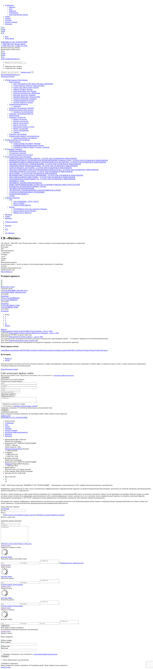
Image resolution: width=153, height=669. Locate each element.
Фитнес (7, 358)
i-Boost (3, 350)
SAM (27, 350)
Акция (63, 350)
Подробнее (5, 296)
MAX (20, 449)
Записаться (5, 625)
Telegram (15, 449)
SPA (6, 360)
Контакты (8, 218)
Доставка (8, 20)
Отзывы (8, 18)
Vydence (86, 350)
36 (9, 360)
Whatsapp (8, 449)
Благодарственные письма (18, 14)
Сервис (7, 216)
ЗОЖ (16, 350)
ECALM (31, 350)
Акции (7, 16)
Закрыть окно (25, 72)
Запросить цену (78, 563)
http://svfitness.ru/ (6, 272)
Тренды (37, 350)
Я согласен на (20, 406)
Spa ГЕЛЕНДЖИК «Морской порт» (13, 292)
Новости (12, 7)
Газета (48, 350)
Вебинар (43, 350)
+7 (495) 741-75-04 (20, 46)
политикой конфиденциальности (63, 375)
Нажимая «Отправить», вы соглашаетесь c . (30, 654)
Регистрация (9, 38)
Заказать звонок (20, 44)
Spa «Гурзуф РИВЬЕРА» (9, 300)
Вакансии (12, 11)
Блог (10, 9)
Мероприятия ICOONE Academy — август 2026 (26, 337)
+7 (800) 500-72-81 (7, 44)
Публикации (13, 13)
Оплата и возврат (11, 22)
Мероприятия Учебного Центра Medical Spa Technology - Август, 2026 (34, 333)
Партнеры (8, 24)
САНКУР (21, 350)
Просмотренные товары (9, 369)
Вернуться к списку (8, 287)
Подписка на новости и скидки (14, 404)
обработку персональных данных (25, 406)
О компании (9, 5)
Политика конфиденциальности (16, 432)
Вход (7, 36)
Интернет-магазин (7, 76)
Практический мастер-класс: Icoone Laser (23, 340)
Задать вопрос (17, 584)
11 (11, 358)
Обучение (8, 214)
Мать (59, 350)
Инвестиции (10, 350)
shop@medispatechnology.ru (10, 59)
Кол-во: (4, 511)
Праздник (53, 350)
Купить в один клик (24, 544)
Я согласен (5, 377)
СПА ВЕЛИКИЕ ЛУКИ (9, 307)
